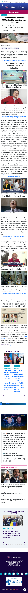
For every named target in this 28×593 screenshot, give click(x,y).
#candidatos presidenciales (8, 345)
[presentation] (4, 394)
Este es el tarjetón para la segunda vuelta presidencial (14, 60)
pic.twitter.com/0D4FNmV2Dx (12, 455)
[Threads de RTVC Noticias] (26, 574)
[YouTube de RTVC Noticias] (13, 574)
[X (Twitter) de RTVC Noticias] (5, 574)
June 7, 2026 (7, 461)
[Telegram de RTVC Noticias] (22, 574)
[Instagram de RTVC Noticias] (9, 574)
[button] (14, 77)
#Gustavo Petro (15, 344)
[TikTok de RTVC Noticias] (17, 574)
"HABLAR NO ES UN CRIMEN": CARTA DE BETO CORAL (14, 1)
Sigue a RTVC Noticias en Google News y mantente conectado (14, 403)
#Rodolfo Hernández (18, 347)
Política (4, 15)
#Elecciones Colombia (7, 347)
